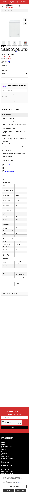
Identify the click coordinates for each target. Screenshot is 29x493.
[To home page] (10, 6)
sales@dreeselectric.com (11, 471)
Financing (3, 451)
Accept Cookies (20, 490)
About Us (3, 449)
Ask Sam (14, 94)
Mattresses (4, 442)
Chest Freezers (21, 14)
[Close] (26, 476)
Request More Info (15, 79)
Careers (3, 454)
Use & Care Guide (9, 171)
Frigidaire (8, 61)
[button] (2, 6)
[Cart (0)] (26, 6)
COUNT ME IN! (14, 427)
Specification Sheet (9, 168)
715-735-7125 (8, 469)
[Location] (19, 6)
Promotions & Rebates (6, 446)
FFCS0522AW (7, 62)
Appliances (3, 14)
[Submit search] (25, 10)
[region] (14, 483)
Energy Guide (8, 164)
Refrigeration (9, 14)
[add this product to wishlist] (25, 23)
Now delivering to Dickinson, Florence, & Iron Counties (15, 2)
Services (3, 447)
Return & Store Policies (7, 458)
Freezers (14, 14)
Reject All (8, 490)
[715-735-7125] (23, 6)
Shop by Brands (5, 456)
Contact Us (4, 453)
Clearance (3, 444)
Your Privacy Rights (14, 486)
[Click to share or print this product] (25, 19)
